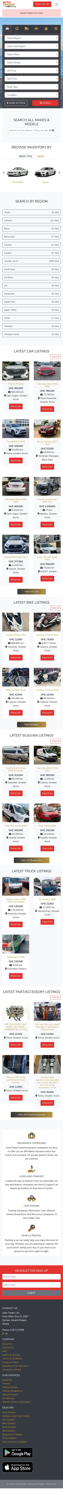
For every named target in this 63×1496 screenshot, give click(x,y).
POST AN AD (42, 4)
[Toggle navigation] (56, 4)
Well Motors (8, 1412)
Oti (31, 285)
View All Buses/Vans (31, 860)
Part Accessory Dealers (14, 1441)
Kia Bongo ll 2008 (15, 957)
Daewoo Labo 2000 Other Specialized (15, 900)
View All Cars (31, 591)
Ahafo (31, 212)
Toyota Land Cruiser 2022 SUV (47, 500)
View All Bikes (31, 724)
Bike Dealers (9, 1423)
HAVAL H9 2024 (16, 383)
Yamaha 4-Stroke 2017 (47, 635)
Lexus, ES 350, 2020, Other (47, 558)
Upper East (31, 301)
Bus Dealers (8, 1430)
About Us (7, 1343)
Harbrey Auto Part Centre (15, 1416)
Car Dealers (8, 1419)
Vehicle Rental (9, 1387)
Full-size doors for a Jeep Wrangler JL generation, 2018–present (47, 1027)
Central (31, 244)
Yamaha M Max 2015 (16, 635)
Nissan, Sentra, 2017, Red (47, 443)
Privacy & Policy (10, 1362)
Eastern (31, 252)
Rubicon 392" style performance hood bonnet (16, 1080)
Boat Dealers (9, 1427)
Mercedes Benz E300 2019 (47, 385)
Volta (31, 318)
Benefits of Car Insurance (15, 1365)
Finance (6, 1383)
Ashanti (31, 220)
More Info (16, 406)
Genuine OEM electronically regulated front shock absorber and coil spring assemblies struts (47, 1082)
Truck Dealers (9, 1438)
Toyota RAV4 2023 (16, 441)
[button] (17, 1451)
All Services (8, 1398)
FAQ (4, 1351)
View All (55, 356)
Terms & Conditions (12, 1358)
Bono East (31, 236)
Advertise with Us (11, 1369)
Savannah (31, 293)
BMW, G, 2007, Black (16, 690)
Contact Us (8, 1347)
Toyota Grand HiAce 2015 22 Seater (16, 769)
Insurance (7, 1379)
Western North (31, 334)
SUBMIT (31, 1292)
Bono (31, 228)
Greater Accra (31, 261)
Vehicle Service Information (16, 1401)
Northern (31, 277)
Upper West (31, 309)
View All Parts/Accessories (31, 1114)
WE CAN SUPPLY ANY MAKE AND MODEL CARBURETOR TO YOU (15, 1027)
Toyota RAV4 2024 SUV (16, 557)
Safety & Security (11, 1354)
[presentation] (3, 172)
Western (31, 326)
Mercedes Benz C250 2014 (47, 769)
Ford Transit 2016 (47, 825)
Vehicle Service (10, 1394)
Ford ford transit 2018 (15, 825)
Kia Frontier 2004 (47, 899)
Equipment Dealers (12, 1434)
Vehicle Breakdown (12, 1390)
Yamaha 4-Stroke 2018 (47, 690)
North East (31, 269)
